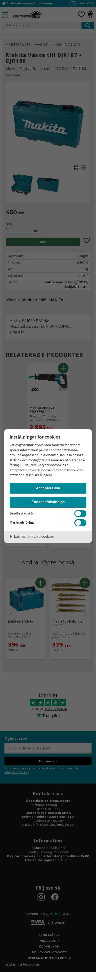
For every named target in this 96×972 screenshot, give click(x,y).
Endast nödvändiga (48, 502)
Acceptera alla (48, 488)
